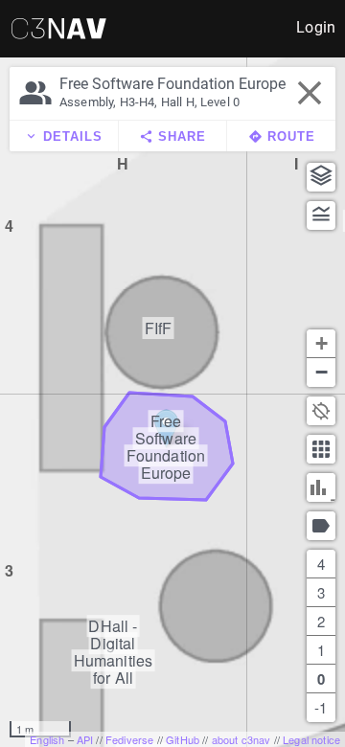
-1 (320, 707)
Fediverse (129, 739)
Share (172, 136)
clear (309, 93)
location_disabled (321, 410)
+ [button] (321, 343)
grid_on (321, 449)
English (47, 739)
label (321, 525)
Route (281, 136)
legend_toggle (321, 215)
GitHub (182, 739)
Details (63, 136)
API (85, 739)
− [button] (321, 372)
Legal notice (311, 739)
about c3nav (241, 739)
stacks (321, 177)
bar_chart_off (321, 487)
